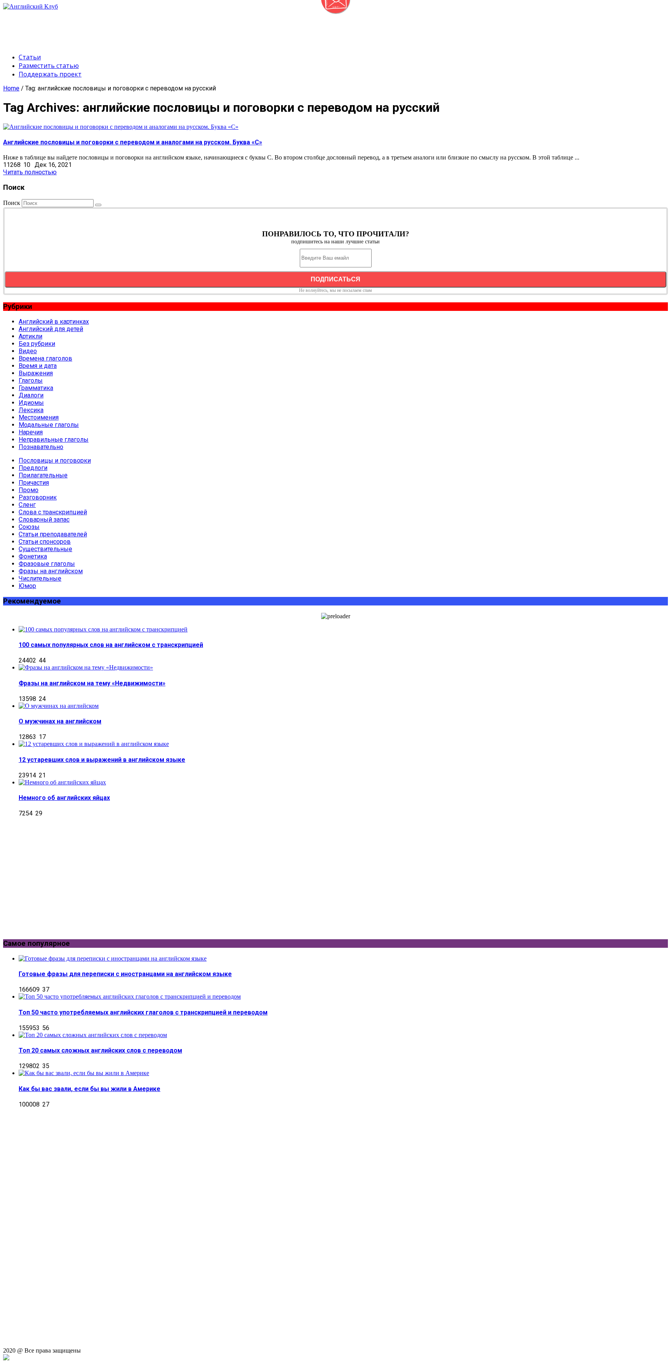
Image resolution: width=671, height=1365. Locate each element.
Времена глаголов (45, 358)
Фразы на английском (51, 571)
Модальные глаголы (49, 424)
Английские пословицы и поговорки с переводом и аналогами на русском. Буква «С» (132, 142)
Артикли (30, 336)
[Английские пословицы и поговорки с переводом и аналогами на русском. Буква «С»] (120, 126)
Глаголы (31, 380)
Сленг (27, 504)
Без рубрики (37, 343)
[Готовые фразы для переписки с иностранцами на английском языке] (113, 958)
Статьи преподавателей (53, 534)
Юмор (27, 586)
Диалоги (31, 395)
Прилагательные (43, 475)
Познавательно (41, 447)
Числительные (40, 578)
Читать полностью (30, 172)
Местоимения (39, 417)
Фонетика (33, 556)
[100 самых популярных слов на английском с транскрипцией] (103, 629)
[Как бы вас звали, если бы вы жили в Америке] (84, 1073)
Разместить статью (49, 65)
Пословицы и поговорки (55, 460)
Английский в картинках (54, 321)
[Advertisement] (144, 27)
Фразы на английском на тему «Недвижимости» (92, 683)
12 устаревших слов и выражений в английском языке (102, 759)
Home (11, 88)
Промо (28, 490)
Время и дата (38, 365)
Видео (28, 351)
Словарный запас (44, 519)
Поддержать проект (50, 74)
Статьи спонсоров (45, 541)
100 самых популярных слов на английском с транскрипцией (111, 645)
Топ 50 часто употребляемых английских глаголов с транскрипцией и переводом (143, 1012)
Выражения (36, 373)
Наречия (31, 432)
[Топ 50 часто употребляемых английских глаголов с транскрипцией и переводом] (130, 996)
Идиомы (31, 402)
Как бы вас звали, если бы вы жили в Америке (89, 1089)
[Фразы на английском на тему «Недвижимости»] (86, 667)
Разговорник (38, 497)
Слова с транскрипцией (53, 512)
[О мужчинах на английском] (59, 705)
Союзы (29, 527)
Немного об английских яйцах (64, 797)
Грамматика (36, 388)
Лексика (31, 410)
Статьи (30, 57)
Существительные (45, 549)
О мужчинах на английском (60, 721)
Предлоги (33, 468)
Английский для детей (51, 329)
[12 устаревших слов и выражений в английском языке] (94, 744)
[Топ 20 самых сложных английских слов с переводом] (93, 1035)
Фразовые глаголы (47, 563)
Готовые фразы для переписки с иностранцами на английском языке (125, 974)
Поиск (11, 202)
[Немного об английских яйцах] (62, 782)
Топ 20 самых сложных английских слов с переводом (100, 1050)
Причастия (34, 482)
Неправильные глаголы (54, 439)
